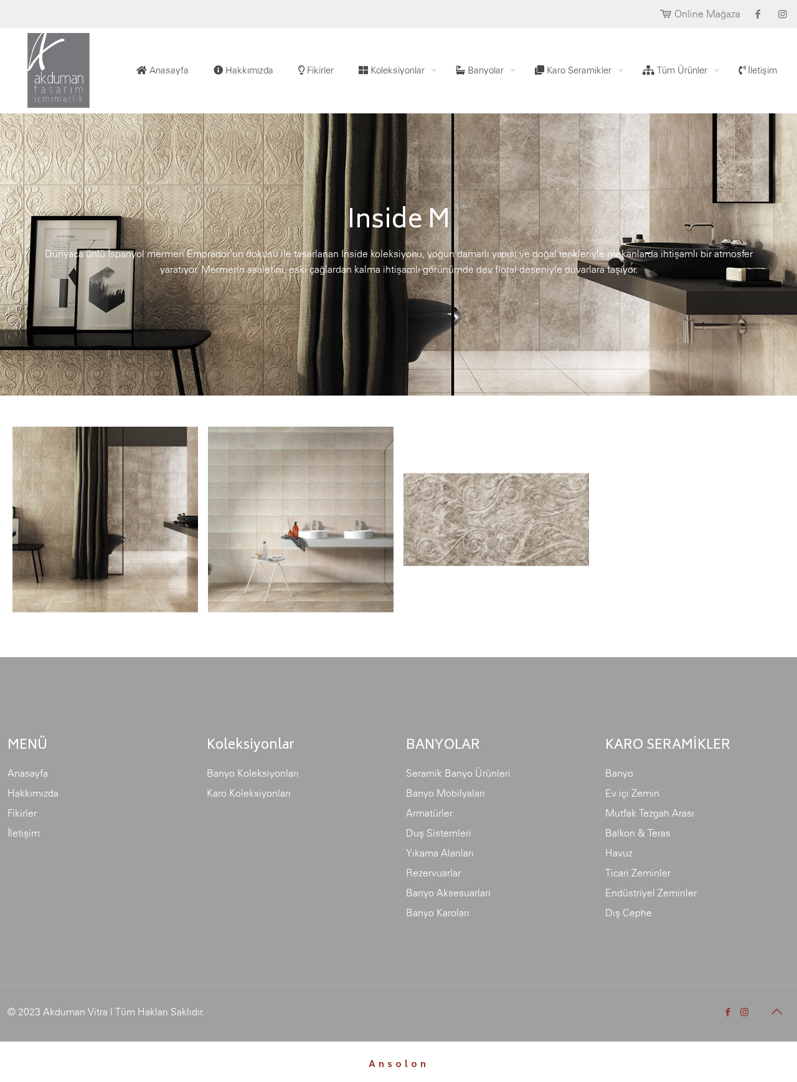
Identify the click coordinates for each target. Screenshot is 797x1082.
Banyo (619, 773)
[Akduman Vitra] (48, 67)
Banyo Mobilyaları (445, 793)
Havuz (619, 852)
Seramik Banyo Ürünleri (458, 773)
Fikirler (22, 813)
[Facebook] (727, 1012)
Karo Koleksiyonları (249, 793)
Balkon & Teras (638, 832)
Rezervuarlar (433, 872)
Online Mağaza (707, 13)
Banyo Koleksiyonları (253, 773)
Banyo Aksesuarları (448, 892)
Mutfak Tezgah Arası (649, 813)
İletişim (23, 832)
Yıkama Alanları (440, 852)
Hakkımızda (33, 793)
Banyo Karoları (437, 912)
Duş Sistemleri (438, 832)
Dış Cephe (628, 912)
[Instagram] (744, 1012)
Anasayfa (27, 773)
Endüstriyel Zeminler (651, 892)
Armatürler (429, 813)
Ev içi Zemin (632, 793)
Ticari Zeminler (638, 872)
